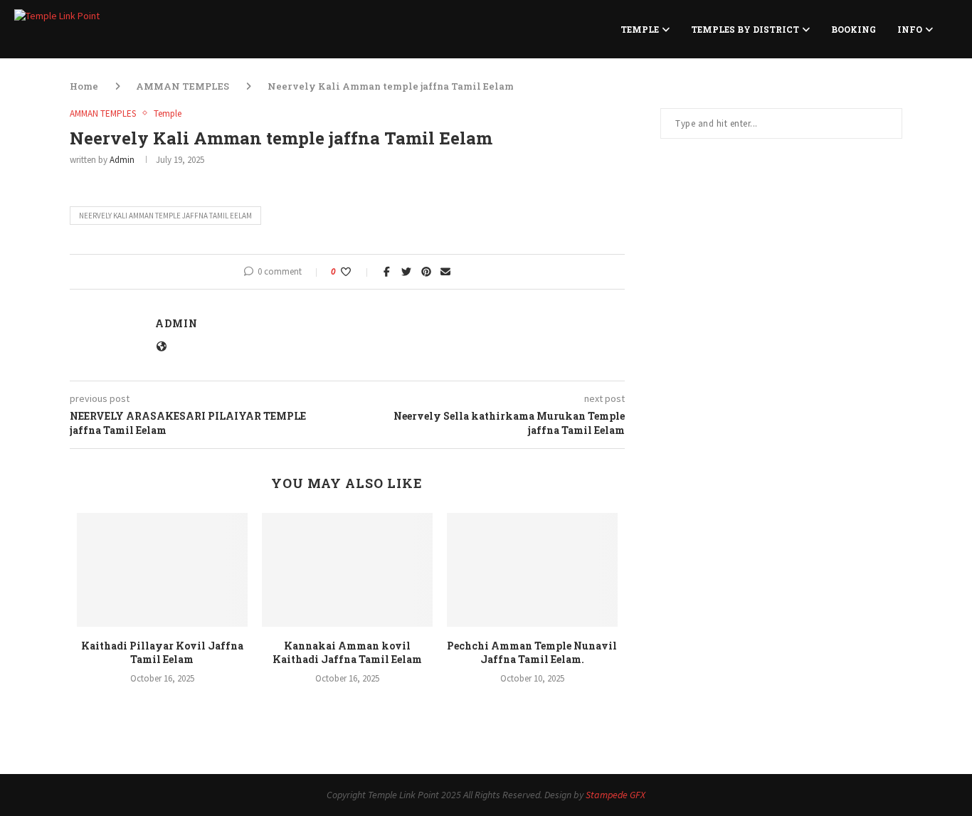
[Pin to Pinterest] (426, 271)
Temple (639, 29)
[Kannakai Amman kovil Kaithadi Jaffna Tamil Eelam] (347, 570)
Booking (853, 29)
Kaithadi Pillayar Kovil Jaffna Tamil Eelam (162, 653)
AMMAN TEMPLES (182, 86)
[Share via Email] (445, 271)
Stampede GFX (615, 794)
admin (122, 160)
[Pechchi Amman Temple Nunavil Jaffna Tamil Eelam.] (532, 570)
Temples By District (745, 29)
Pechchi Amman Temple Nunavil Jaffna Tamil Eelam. (532, 653)
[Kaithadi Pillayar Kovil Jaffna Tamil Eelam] (162, 570)
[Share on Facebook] (387, 271)
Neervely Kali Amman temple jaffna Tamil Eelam (165, 216)
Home (84, 86)
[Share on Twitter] (406, 271)
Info (909, 29)
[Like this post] (355, 271)
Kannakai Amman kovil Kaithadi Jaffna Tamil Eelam (347, 653)
